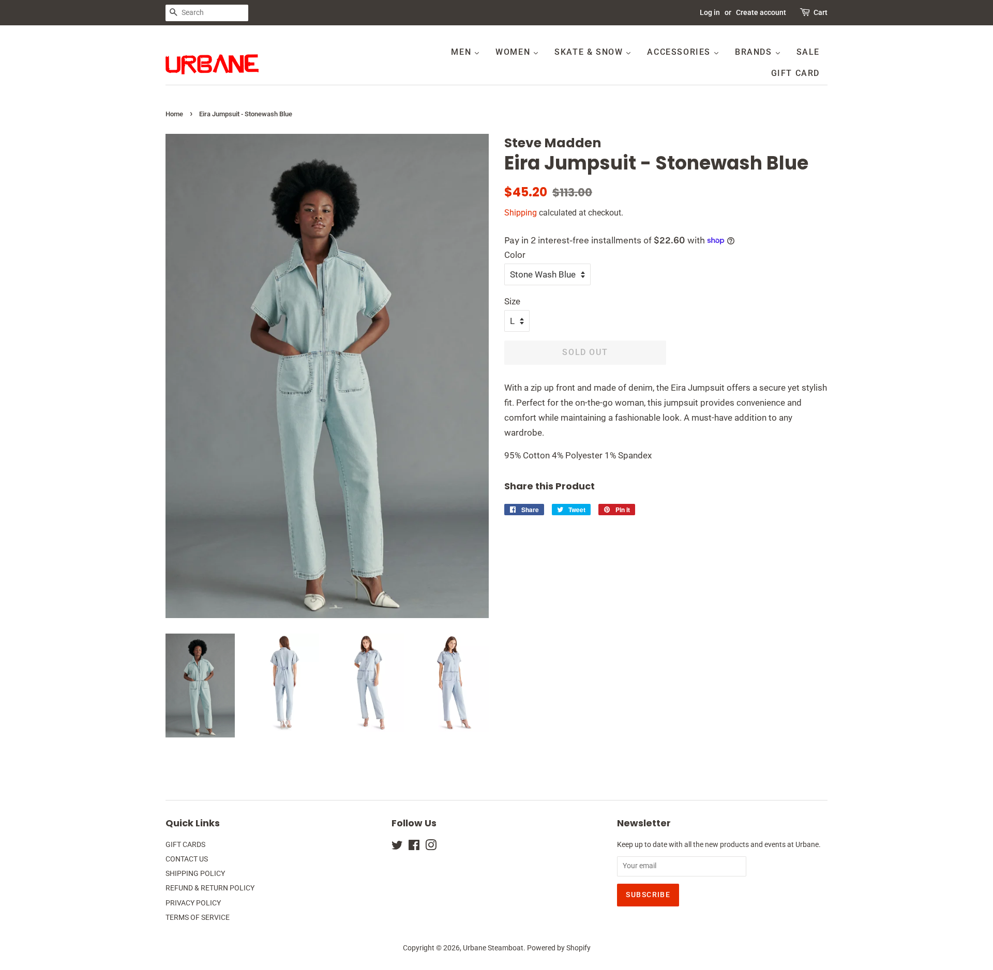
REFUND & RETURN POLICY (210, 888)
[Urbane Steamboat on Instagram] (431, 847)
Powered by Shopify (559, 948)
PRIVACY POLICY (193, 903)
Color (514, 255)
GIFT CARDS (185, 844)
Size (512, 301)
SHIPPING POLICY (195, 873)
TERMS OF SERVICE (198, 917)
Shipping (520, 213)
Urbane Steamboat (493, 948)
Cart (821, 12)
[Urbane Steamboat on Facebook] (414, 847)
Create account (761, 12)
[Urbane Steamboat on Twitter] (397, 847)
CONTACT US (187, 859)
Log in (710, 12)
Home (174, 114)
